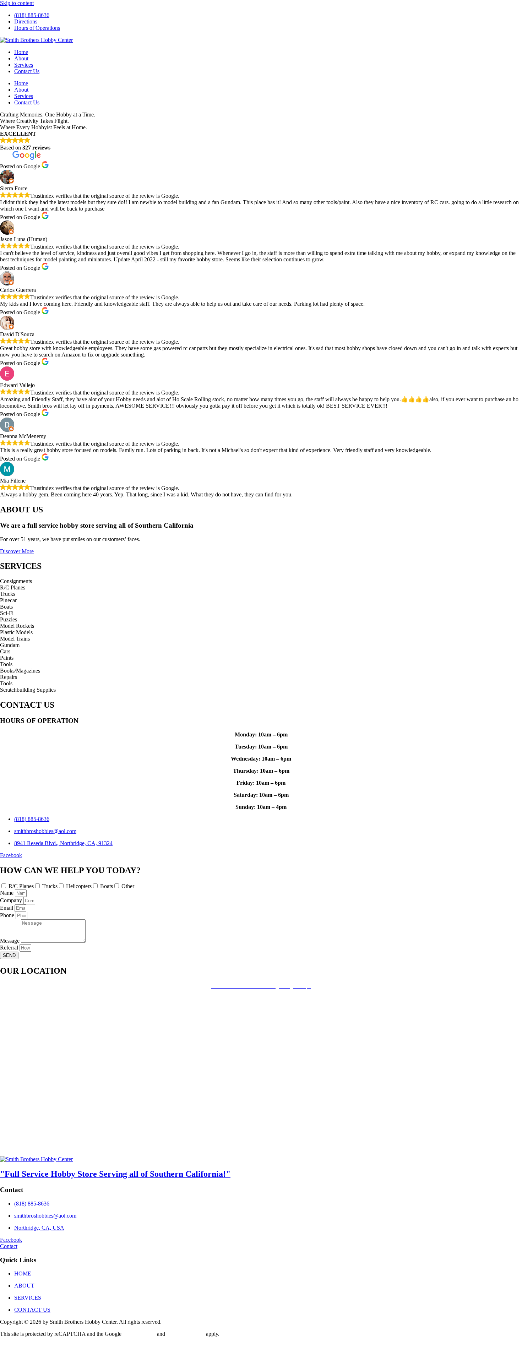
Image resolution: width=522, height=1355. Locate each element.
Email (7, 908)
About (21, 58)
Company (11, 900)
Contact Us (26, 71)
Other (127, 886)
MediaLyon (82, 1346)
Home (21, 52)
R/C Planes (21, 886)
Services (23, 65)
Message (10, 941)
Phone (8, 915)
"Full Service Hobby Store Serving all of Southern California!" (115, 1174)
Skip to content (17, 3)
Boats (106, 886)
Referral (10, 948)
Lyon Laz (54, 1346)
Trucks (50, 886)
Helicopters (79, 886)
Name (7, 893)
